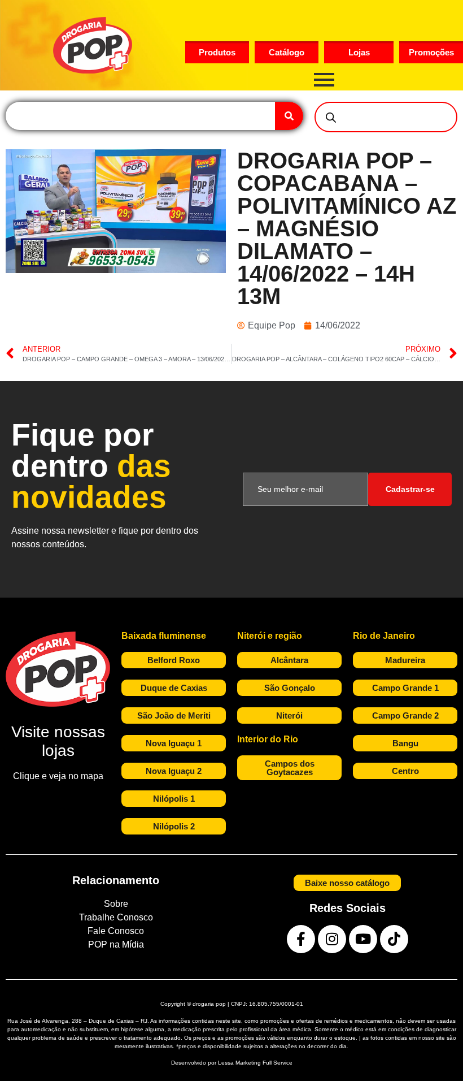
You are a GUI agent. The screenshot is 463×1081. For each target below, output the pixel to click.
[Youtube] (363, 939)
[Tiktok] (394, 939)
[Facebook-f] (301, 939)
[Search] (289, 116)
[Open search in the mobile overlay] (386, 117)
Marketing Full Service (263, 1063)
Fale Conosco (116, 931)
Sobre (116, 904)
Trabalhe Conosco (116, 917)
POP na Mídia (116, 944)
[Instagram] (332, 939)
